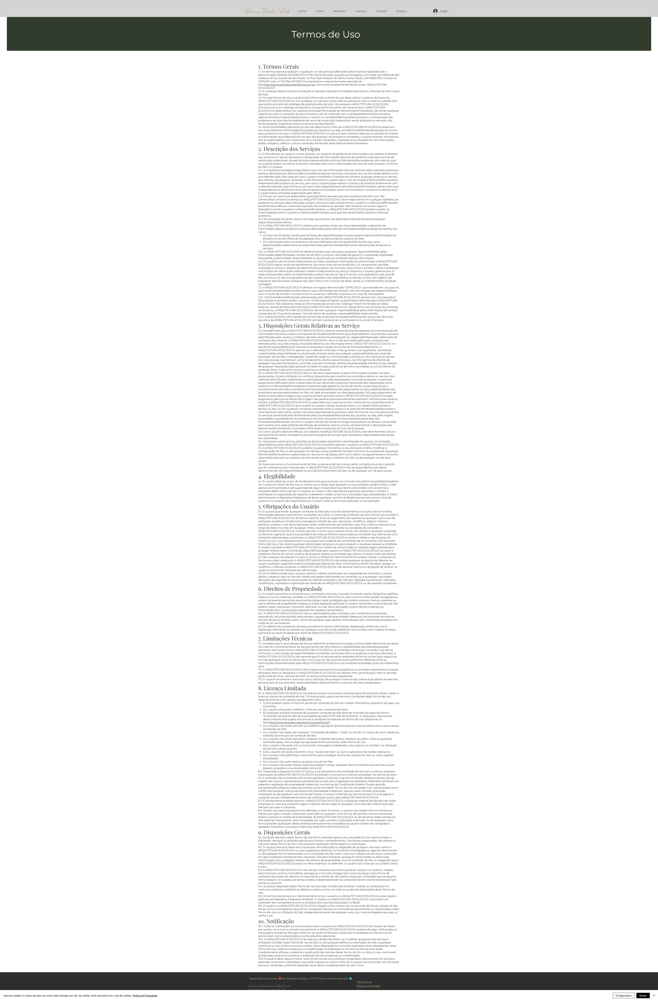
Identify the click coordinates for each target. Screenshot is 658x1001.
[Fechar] (654, 995)
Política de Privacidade (145, 995)
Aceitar (643, 995)
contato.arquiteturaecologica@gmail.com (269, 986)
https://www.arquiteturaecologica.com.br (289, 84)
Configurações (623, 995)
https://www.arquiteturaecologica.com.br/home (298, 722)
